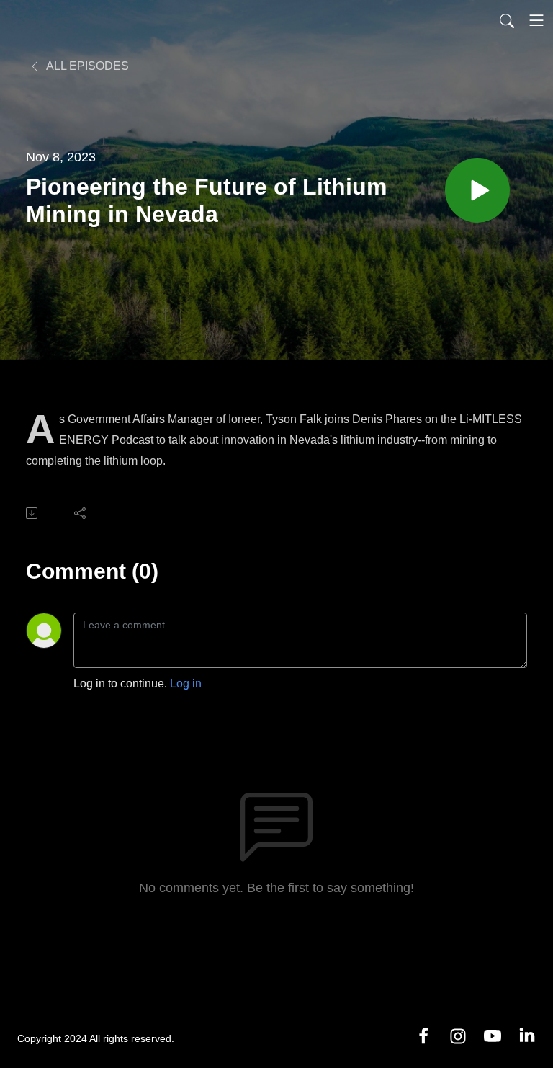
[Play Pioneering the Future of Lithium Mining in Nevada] (477, 190)
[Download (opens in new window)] (32, 513)
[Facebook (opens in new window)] (423, 1035)
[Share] (81, 513)
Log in (186, 683)
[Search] (507, 20)
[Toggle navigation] (536, 20)
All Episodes (86, 66)
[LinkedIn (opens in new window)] (527, 1035)
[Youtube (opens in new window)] (492, 1035)
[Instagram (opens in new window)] (458, 1035)
